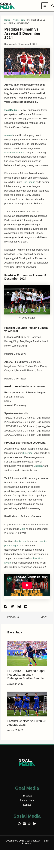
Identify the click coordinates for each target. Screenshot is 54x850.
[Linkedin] (25, 606)
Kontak (27, 804)
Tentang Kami (27, 800)
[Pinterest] (19, 606)
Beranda (27, 795)
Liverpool (28, 453)
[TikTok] (29, 823)
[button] (52, 6)
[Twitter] (12, 606)
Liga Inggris (29, 182)
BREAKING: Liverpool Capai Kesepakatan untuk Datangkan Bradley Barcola (26, 674)
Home (7, 20)
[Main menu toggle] (44, 5)
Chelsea (38, 466)
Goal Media (10, 110)
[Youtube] (24, 823)
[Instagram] (19, 823)
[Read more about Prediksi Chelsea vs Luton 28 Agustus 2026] (27, 704)
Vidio (22, 529)
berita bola (20, 541)
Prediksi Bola (18, 20)
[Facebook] (5, 606)
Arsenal (8, 135)
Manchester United (14, 152)
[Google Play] (34, 823)
